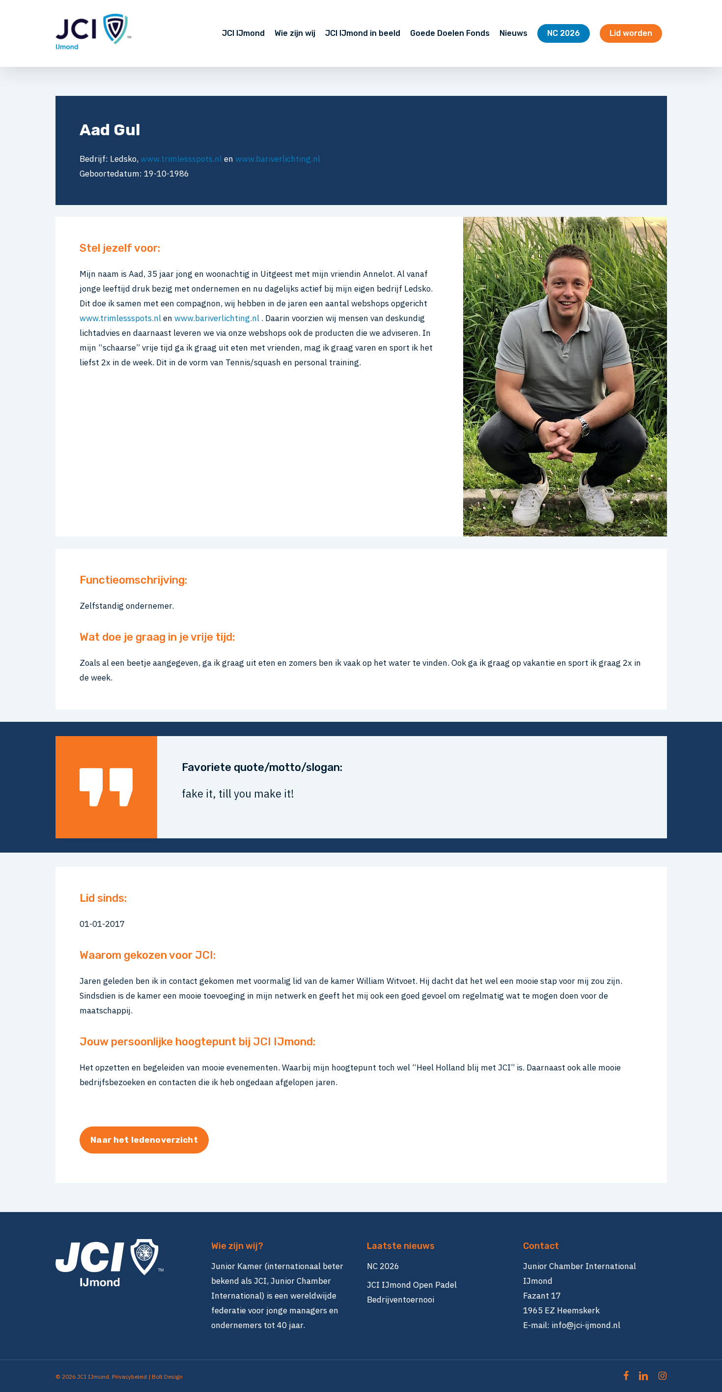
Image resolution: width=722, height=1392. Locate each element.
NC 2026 (383, 1266)
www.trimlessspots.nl (181, 158)
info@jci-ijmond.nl (586, 1325)
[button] (144, 1140)
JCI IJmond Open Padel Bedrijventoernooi (412, 1292)
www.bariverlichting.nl (277, 158)
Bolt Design (167, 1376)
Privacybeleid (129, 1376)
